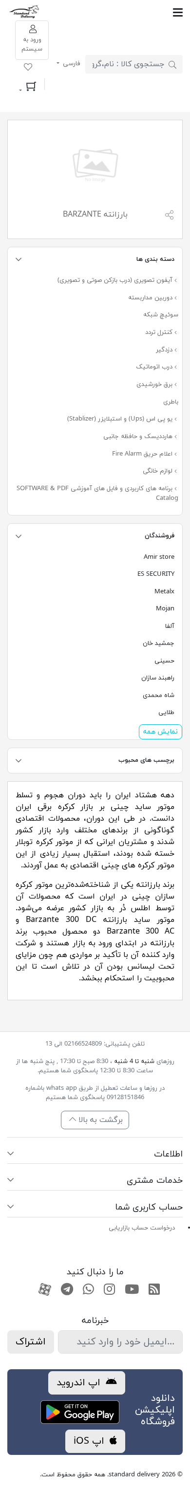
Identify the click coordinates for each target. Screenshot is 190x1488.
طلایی (166, 712)
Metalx (164, 592)
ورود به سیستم (31, 45)
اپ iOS (90, 1441)
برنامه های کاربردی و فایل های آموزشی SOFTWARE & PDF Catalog (97, 493)
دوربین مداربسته (151, 298)
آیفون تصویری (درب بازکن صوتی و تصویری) (115, 280)
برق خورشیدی (155, 384)
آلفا (169, 626)
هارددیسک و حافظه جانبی (138, 436)
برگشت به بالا (99, 1120)
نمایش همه (160, 731)
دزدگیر (165, 350)
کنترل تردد (159, 332)
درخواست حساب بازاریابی (142, 1228)
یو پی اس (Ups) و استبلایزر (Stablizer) (120, 419)
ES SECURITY (155, 574)
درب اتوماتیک (155, 367)
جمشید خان (158, 643)
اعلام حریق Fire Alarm (143, 454)
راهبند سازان (157, 678)
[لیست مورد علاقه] (28, 68)
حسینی (164, 661)
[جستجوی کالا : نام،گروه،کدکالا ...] (172, 64)
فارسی (70, 63)
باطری (170, 402)
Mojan (165, 609)
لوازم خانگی (158, 471)
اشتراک (31, 1342)
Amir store (159, 557)
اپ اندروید (80, 1383)
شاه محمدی (158, 695)
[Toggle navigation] (112, 12)
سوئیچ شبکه (160, 315)
